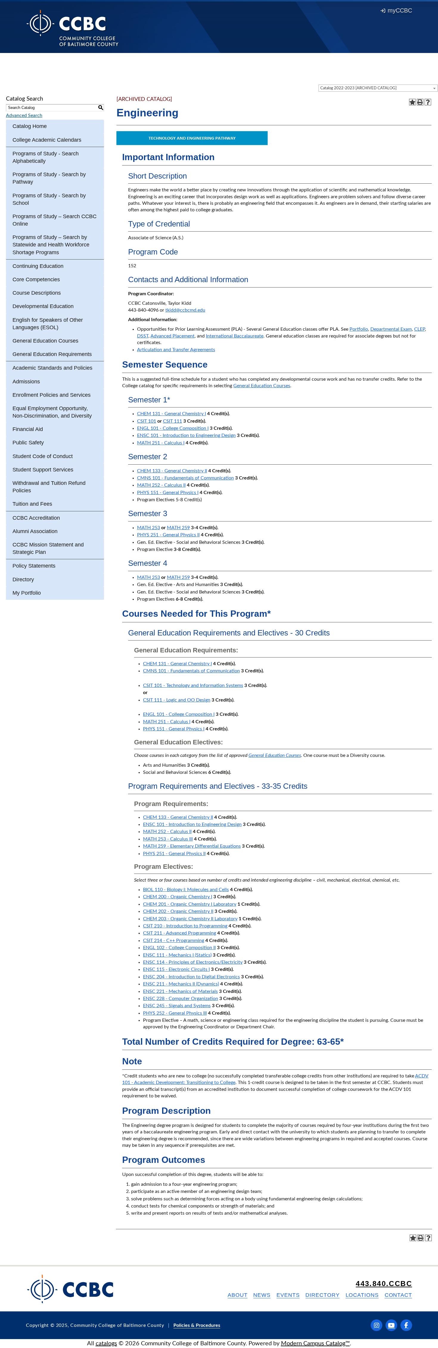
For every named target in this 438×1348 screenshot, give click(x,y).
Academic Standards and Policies (52, 368)
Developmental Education (43, 306)
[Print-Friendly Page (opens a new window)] (420, 102)
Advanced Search (24, 115)
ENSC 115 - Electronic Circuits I (176, 969)
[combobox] (378, 88)
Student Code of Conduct (43, 456)
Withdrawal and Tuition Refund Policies (49, 486)
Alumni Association (35, 531)
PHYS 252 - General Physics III (175, 1013)
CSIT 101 (146, 421)
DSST (142, 336)
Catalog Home (30, 126)
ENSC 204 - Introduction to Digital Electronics (191, 976)
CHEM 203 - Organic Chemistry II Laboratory (190, 918)
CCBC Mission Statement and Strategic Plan (48, 548)
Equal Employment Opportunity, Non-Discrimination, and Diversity (52, 412)
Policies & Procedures (196, 1325)
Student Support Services (43, 470)
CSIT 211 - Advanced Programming (179, 933)
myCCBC (400, 10)
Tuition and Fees (32, 504)
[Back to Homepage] (72, 27)
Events (288, 1295)
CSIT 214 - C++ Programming (173, 940)
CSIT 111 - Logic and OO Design (176, 700)
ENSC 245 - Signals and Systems (177, 1005)
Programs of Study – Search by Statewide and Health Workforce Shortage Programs (51, 244)
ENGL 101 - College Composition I (173, 428)
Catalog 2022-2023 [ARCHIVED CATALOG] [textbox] (358, 88)
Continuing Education (38, 266)
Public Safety (28, 443)
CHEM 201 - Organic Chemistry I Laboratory (189, 904)
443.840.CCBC (384, 1284)
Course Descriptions (37, 293)
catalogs (106, 1344)
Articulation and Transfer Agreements (176, 349)
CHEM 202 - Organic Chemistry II (178, 911)
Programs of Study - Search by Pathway (49, 178)
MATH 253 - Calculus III (168, 839)
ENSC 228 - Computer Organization (180, 998)
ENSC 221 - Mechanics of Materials (180, 991)
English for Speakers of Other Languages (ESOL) (48, 323)
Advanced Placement (172, 336)
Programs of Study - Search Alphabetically (46, 157)
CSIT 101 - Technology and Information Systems (193, 685)
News (262, 1295)
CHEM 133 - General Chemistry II (172, 470)
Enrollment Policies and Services (52, 395)
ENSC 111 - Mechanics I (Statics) (177, 955)
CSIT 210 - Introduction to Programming (185, 926)
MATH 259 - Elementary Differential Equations (192, 846)
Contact (398, 1295)
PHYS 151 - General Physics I (167, 492)
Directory (23, 579)
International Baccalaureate (234, 336)
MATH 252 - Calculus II (161, 485)
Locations (362, 1295)
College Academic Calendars (47, 140)
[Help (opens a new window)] (428, 102)
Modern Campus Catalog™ (315, 1344)
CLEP (419, 329)
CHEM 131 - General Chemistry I (171, 413)
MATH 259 (178, 527)
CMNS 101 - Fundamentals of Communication (185, 478)
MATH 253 (148, 527)
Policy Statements (34, 566)
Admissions (26, 382)
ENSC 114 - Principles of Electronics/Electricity (193, 962)
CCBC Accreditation (36, 518)
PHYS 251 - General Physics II (168, 534)
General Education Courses (45, 341)
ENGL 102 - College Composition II (179, 947)
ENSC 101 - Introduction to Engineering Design (186, 435)
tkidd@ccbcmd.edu (185, 310)
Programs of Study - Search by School (49, 199)
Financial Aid (28, 429)
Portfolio (359, 329)
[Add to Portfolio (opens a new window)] (412, 102)
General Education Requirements (52, 354)
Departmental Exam (391, 329)
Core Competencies (36, 279)
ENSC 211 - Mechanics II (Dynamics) (181, 984)
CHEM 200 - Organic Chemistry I (177, 896)
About (238, 1295)
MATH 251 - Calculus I (160, 443)
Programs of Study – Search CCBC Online (55, 220)
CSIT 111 (172, 421)
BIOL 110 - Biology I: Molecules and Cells (186, 889)
